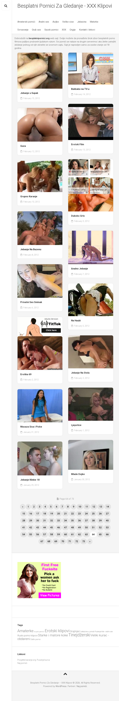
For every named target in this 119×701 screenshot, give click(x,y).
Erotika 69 (25, 374)
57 (44, 534)
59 (58, 534)
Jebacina (81, 21)
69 (55, 541)
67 (41, 541)
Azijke (56, 21)
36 (79, 520)
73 (83, 541)
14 (107, 506)
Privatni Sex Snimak (31, 302)
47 (65, 527)
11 (86, 506)
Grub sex (36, 29)
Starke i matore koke (53, 635)
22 (72, 513)
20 (58, 513)
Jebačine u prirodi (87, 632)
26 (100, 513)
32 (51, 520)
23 (79, 513)
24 (86, 513)
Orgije (73, 29)
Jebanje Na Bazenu (30, 249)
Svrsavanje (22, 29)
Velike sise (68, 21)
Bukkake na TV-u (80, 89)
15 (23, 513)
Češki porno (35, 639)
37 (86, 520)
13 (100, 506)
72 (76, 541)
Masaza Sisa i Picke (31, 426)
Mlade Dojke (78, 474)
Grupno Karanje (28, 196)
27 (107, 513)
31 (44, 520)
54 (23, 534)
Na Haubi (76, 320)
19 (51, 513)
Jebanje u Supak (29, 93)
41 (23, 527)
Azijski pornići (39, 632)
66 (107, 534)
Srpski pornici (51, 29)
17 (37, 513)
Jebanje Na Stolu (80, 372)
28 (23, 520)
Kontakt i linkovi (87, 29)
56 (37, 534)
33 (58, 520)
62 (79, 534)
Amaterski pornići (26, 21)
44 (44, 527)
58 (51, 534)
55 (30, 534)
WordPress (61, 686)
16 (30, 513)
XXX (64, 29)
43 (37, 527)
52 (100, 527)
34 (65, 520)
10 (80, 506)
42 (30, 527)
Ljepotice (76, 425)
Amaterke (25, 631)
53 (107, 527)
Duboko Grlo (78, 215)
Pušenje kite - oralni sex (104, 632)
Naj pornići (22, 663)
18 (44, 513)
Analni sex (44, 21)
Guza (23, 146)
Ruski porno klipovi (27, 635)
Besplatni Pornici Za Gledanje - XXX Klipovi (64, 6)
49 (79, 527)
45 (51, 527)
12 (93, 506)
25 (93, 513)
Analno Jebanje (79, 268)
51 (93, 527)
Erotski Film (77, 144)
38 (93, 520)
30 (37, 520)
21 (65, 513)
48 (72, 527)
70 (62, 541)
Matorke (94, 21)
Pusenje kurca (43, 660)
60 (65, 534)
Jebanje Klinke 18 (29, 479)
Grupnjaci (75, 631)
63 (86, 534)
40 (107, 520)
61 (72, 534)
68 (48, 541)
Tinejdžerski (79, 634)
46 (58, 527)
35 (72, 520)
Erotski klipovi (57, 630)
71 (69, 541)
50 (86, 527)
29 (30, 520)
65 (100, 534)
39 (100, 520)
